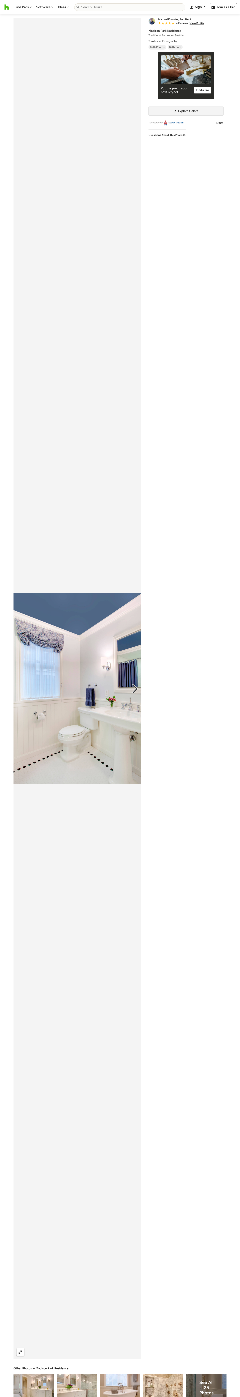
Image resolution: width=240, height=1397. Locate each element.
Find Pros (21, 7)
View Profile (197, 23)
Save (89, 1352)
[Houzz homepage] (7, 7)
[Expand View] (20, 1352)
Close (219, 122)
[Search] (78, 7)
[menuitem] (23, 7)
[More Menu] (134, 1352)
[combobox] (129, 7)
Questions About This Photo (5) (167, 135)
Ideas (62, 7)
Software (43, 7)
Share (70, 1352)
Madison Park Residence (52, 1368)
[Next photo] (135, 688)
